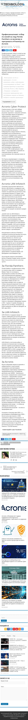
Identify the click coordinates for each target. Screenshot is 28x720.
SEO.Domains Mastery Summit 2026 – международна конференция (17, 655)
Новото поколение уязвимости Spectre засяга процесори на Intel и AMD (13, 540)
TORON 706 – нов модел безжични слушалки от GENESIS (18, 639)
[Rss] (5, 629)
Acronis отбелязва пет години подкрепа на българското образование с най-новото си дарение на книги (14, 518)
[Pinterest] (14, 629)
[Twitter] (11, 629)
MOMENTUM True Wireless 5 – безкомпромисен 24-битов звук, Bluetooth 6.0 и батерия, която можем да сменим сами (18, 647)
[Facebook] (8, 629)
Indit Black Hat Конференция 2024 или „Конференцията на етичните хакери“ (14, 581)
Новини (8, 13)
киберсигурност (5, 444)
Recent (3, 636)
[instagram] (22, 629)
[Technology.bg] (14, 5)
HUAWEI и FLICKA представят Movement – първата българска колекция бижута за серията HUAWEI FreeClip (18, 669)
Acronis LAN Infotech (15, 442)
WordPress (17, 715)
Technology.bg (4, 713)
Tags (14, 636)
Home (3, 13)
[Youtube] (17, 629)
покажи (13, 101)
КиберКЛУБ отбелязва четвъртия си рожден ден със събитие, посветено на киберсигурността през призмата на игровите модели (13, 496)
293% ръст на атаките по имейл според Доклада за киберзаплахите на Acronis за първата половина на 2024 (13, 603)
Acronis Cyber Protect (8, 111)
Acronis (6, 442)
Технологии (10, 47)
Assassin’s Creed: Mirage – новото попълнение (18, 471)
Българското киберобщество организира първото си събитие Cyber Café (14, 561)
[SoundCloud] (19, 629)
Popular (9, 636)
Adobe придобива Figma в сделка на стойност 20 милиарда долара (10, 467)
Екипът (12, 716)
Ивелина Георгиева (7, 46)
